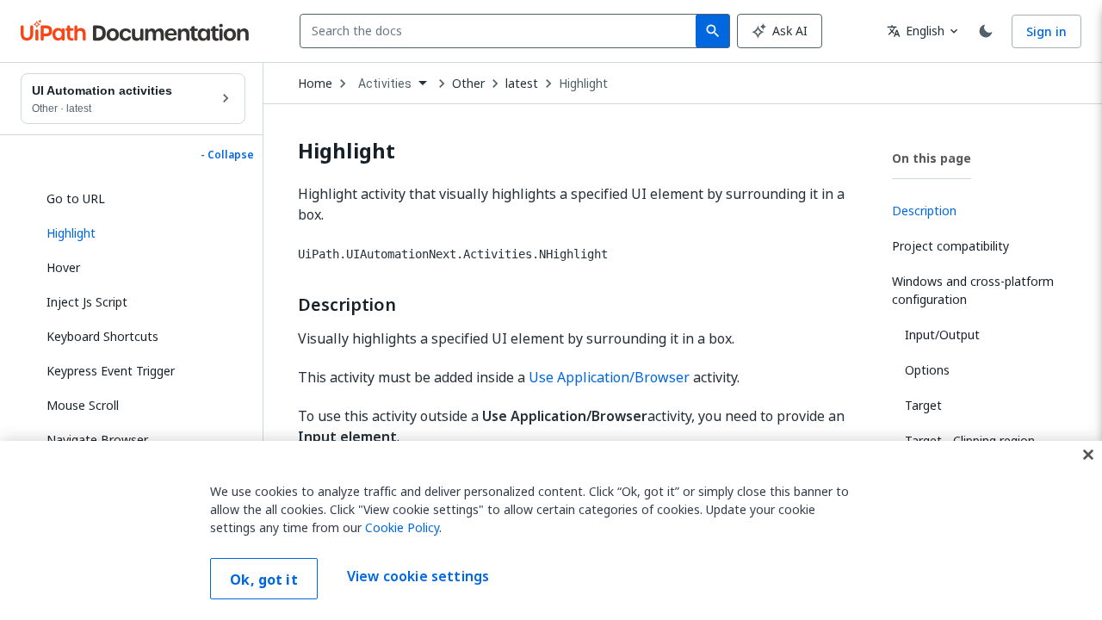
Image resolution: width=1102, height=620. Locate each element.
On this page (931, 158)
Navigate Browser (97, 440)
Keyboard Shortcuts (102, 336)
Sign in (1046, 31)
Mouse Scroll (82, 405)
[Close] (1088, 455)
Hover (63, 267)
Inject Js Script (86, 302)
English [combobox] (915, 31)
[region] (551, 530)
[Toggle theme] (986, 31)
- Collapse (227, 155)
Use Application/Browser (609, 377)
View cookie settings (418, 577)
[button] (139, 233)
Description (347, 305)
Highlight (583, 84)
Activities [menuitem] (385, 83)
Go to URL (75, 198)
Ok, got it (264, 579)
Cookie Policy (402, 527)
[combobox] (501, 31)
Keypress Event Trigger (110, 371)
